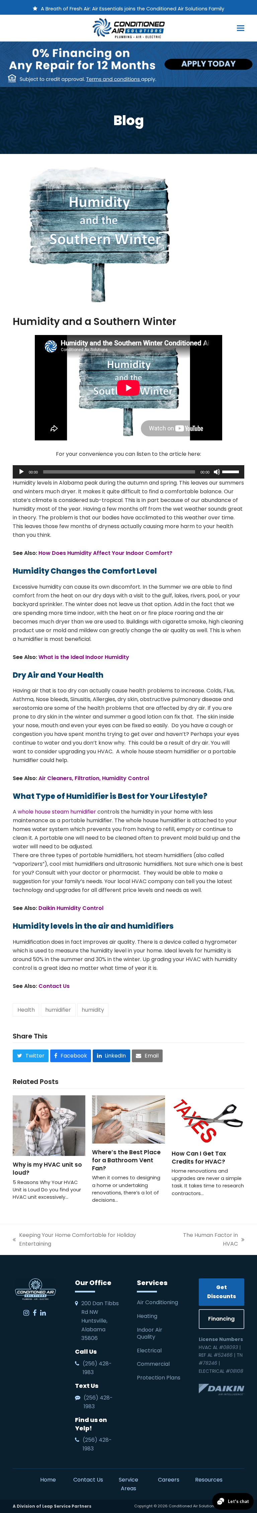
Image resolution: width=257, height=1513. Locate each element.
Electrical (150, 1350)
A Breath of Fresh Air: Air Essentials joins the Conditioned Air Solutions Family (132, 8)
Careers (168, 1480)
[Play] (21, 472)
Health (26, 1010)
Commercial (153, 1364)
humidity (93, 1010)
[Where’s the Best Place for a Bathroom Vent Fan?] (128, 1119)
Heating (148, 1316)
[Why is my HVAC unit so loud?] (49, 1125)
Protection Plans (158, 1377)
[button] (240, 28)
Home (48, 1480)
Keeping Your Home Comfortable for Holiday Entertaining (74, 1239)
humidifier (58, 1010)
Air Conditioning (157, 1302)
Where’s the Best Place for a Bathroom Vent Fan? (126, 1160)
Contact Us (88, 1480)
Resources (209, 1480)
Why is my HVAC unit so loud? (47, 1169)
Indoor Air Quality (149, 1333)
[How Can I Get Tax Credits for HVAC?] (208, 1119)
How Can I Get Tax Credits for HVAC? (199, 1158)
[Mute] (216, 472)
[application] (128, 472)
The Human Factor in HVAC (204, 1239)
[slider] (231, 471)
